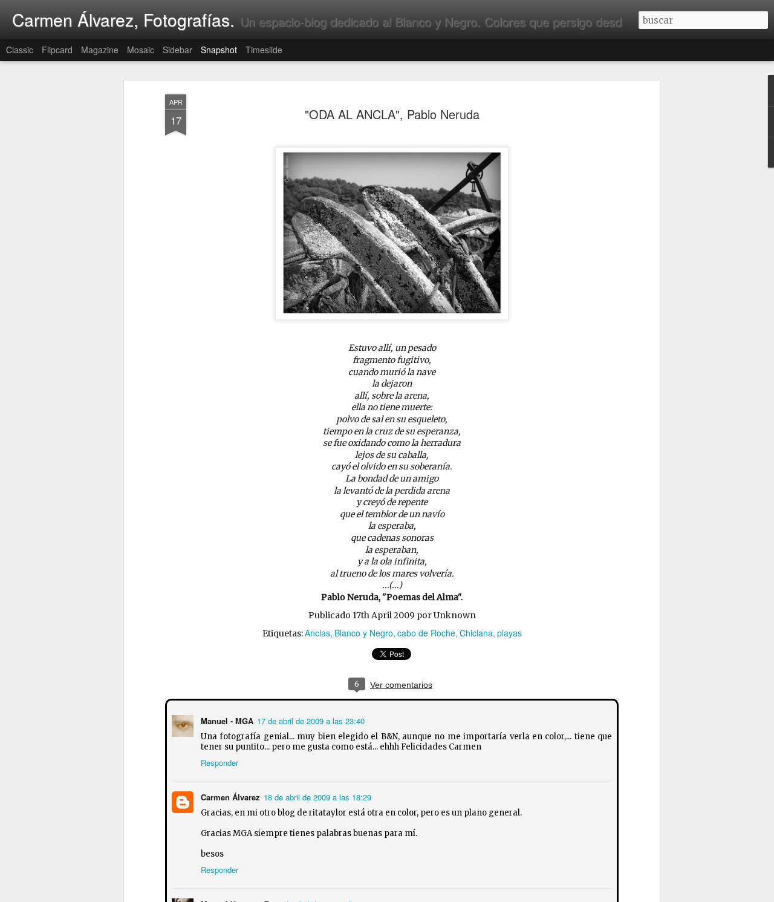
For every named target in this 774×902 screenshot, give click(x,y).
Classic (19, 50)
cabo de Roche (426, 633)
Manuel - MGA (226, 719)
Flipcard (57, 50)
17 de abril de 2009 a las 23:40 (309, 719)
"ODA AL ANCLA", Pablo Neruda (392, 114)
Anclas (317, 633)
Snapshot (219, 50)
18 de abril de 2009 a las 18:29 (316, 796)
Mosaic (140, 50)
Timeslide (264, 50)
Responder (218, 761)
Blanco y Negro (363, 633)
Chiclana (476, 633)
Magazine (100, 50)
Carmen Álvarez (229, 796)
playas (509, 633)
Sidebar (177, 50)
